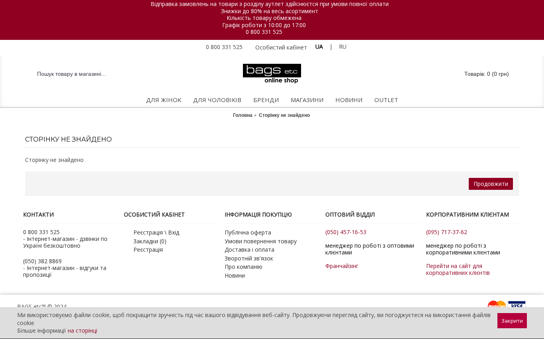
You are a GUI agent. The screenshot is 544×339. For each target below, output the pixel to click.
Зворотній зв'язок (249, 258)
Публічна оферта (248, 232)
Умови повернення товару (261, 241)
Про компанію (243, 266)
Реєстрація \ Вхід (156, 232)
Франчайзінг (341, 266)
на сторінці (82, 330)
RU (342, 46)
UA (319, 46)
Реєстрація (148, 249)
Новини (235, 275)
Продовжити (491, 183)
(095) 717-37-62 (446, 232)
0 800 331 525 (264, 31)
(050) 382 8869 (42, 261)
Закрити (512, 320)
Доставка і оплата (249, 249)
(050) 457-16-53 (345, 232)
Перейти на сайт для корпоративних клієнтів (458, 269)
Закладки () (149, 241)
